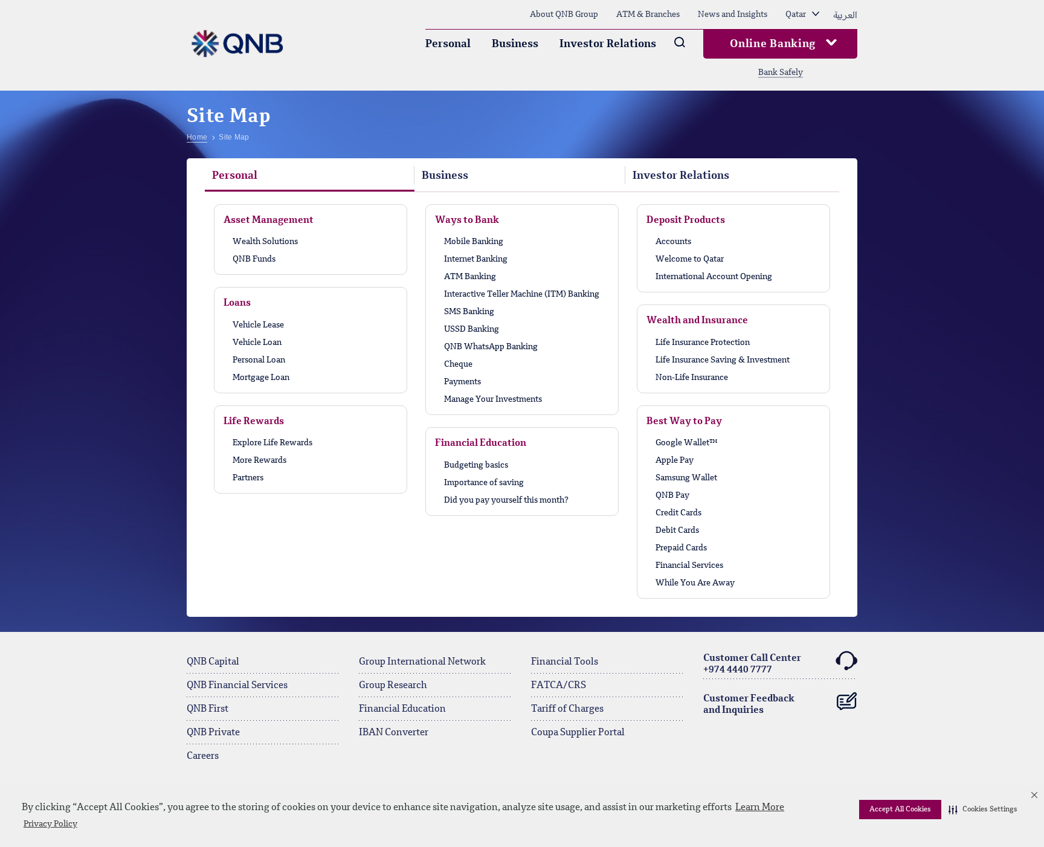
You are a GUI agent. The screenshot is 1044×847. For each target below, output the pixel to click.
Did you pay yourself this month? (506, 500)
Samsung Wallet (686, 478)
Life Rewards (254, 422)
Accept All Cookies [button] (900, 809)
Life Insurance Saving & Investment (723, 360)
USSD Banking (471, 329)
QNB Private (213, 733)
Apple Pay (675, 460)
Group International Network (422, 662)
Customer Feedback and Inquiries (748, 704)
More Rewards (259, 460)
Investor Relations (607, 44)
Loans (237, 303)
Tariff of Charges (567, 709)
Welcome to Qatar (690, 259)
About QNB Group (564, 14)
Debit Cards (677, 530)
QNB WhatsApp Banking (491, 347)
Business (515, 44)
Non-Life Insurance (692, 377)
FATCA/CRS (558, 686)
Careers (203, 756)
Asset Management (269, 220)
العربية (845, 14)
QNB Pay (672, 495)
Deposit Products (685, 220)
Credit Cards (678, 513)
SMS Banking (469, 312)
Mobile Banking (473, 241)
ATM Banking (470, 276)
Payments (462, 382)
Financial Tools (564, 662)
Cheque (458, 364)
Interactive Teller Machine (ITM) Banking (521, 294)
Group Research (393, 686)
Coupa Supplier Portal (578, 733)
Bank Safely (780, 72)
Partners (248, 478)
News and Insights (732, 14)
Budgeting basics (476, 465)
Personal (448, 44)
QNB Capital (213, 662)
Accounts (673, 241)
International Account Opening (714, 276)
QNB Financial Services (237, 686)
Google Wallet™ (686, 443)
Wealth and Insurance (697, 321)
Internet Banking (475, 259)
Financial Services (689, 565)
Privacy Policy (50, 824)
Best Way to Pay (684, 422)
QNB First (207, 709)
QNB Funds (254, 259)
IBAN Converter (393, 733)
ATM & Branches (648, 14)
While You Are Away (695, 583)
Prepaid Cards (681, 548)
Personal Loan (259, 360)
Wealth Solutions (265, 241)
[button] (983, 809)
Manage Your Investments (493, 399)
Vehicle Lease (258, 325)
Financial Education (480, 443)
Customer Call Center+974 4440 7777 (752, 664)
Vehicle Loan (257, 342)
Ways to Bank (467, 220)
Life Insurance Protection (703, 342)
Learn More (759, 808)
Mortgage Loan (261, 377)
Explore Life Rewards (272, 443)
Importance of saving (484, 482)
